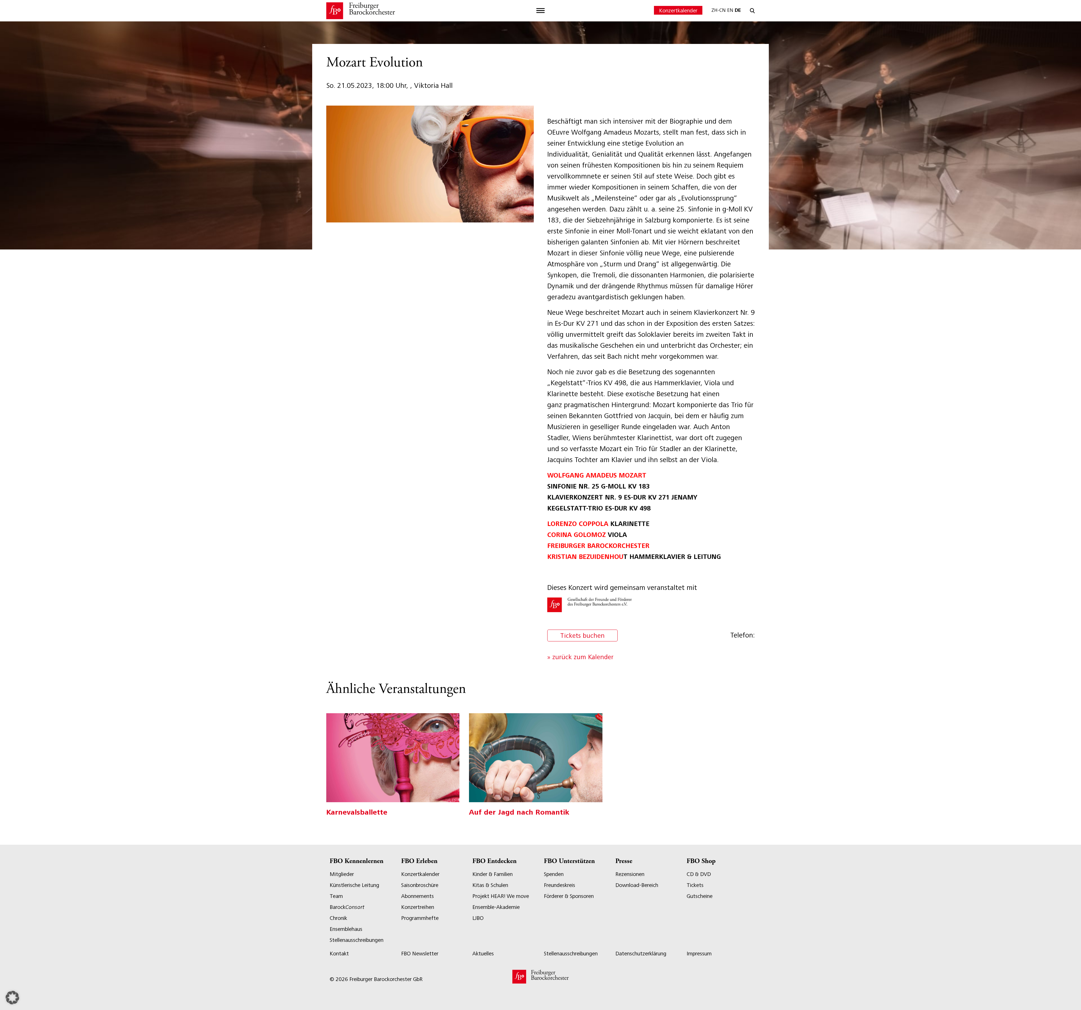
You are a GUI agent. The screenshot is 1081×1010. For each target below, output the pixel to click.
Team (336, 896)
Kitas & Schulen (490, 885)
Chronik (338, 918)
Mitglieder (342, 874)
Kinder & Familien (492, 874)
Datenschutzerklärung (640, 953)
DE (738, 10)
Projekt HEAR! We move (500, 896)
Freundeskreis (559, 885)
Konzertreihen (417, 907)
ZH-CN (718, 10)
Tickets (695, 885)
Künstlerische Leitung (354, 885)
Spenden (554, 874)
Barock (347, 907)
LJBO (478, 918)
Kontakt (339, 953)
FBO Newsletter (419, 953)
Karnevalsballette (356, 812)
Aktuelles (483, 953)
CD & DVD (699, 874)
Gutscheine (700, 896)
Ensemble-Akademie (496, 907)
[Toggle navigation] (540, 10)
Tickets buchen (582, 635)
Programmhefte (420, 918)
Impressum (699, 953)
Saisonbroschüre (419, 885)
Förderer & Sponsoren (569, 896)
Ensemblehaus (346, 929)
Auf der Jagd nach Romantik (519, 812)
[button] (12, 997)
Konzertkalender (678, 10)
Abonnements (417, 896)
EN (730, 10)
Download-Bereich (636, 885)
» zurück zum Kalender (580, 657)
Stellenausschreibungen (356, 940)
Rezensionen (629, 874)
